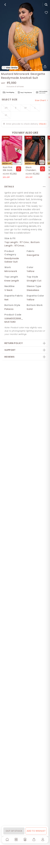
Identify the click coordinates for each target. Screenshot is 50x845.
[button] (18, 168)
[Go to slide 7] (30, 69)
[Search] (46, 4)
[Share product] (45, 66)
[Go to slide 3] (15, 69)
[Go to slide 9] (38, 69)
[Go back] (5, 5)
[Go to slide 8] (34, 69)
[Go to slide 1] (7, 69)
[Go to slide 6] (27, 69)
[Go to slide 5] (23, 69)
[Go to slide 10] (42, 69)
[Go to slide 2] (11, 69)
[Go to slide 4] (19, 69)
